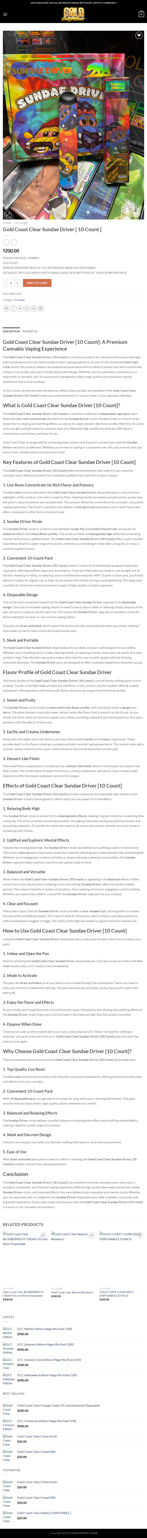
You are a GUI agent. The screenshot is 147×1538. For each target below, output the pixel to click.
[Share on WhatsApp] (6, 308)
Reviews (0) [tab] (30, 331)
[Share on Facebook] (13, 308)
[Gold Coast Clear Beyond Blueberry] (73, 1258)
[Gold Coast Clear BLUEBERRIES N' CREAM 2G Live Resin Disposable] (25, 1258)
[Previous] (3, 1269)
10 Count (21, 223)
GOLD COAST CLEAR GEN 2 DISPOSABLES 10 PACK (117, 1293)
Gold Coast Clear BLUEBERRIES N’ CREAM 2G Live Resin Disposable (23, 1293)
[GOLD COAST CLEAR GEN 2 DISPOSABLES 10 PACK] (122, 1258)
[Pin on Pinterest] (34, 308)
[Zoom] (8, 215)
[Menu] (5, 14)
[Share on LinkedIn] (41, 308)
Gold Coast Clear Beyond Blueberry (72, 1292)
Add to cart (37, 283)
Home (7, 223)
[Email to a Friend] (27, 308)
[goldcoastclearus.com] (73, 14)
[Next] (144, 1269)
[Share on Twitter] (20, 308)
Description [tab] (11, 331)
